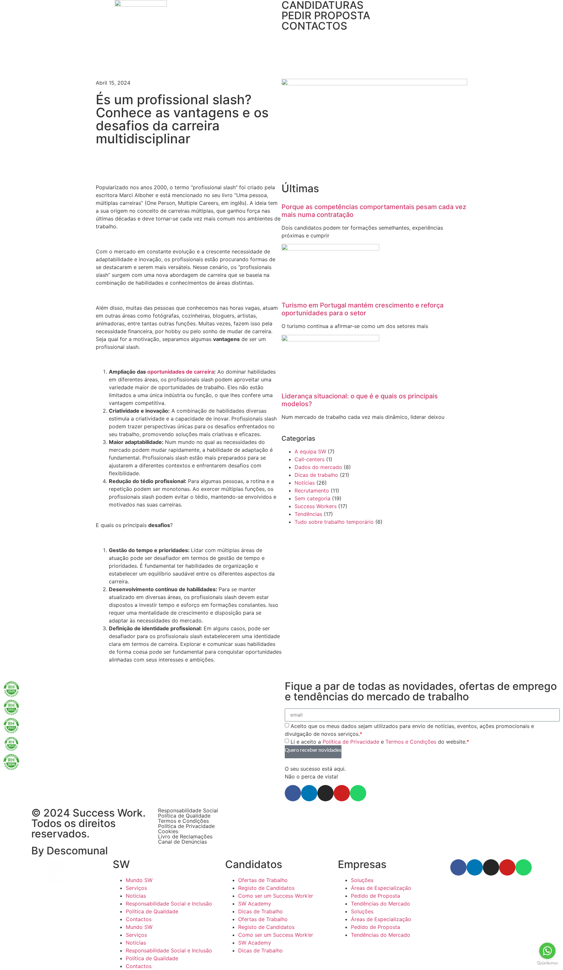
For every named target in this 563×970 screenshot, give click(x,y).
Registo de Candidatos (266, 888)
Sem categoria (312, 498)
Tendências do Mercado (380, 903)
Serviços (136, 888)
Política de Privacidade (351, 741)
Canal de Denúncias (182, 841)
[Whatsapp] (358, 793)
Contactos (139, 919)
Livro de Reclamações (185, 836)
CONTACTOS (314, 26)
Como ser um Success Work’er (275, 895)
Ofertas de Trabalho (263, 880)
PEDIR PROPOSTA (326, 15)
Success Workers (316, 506)
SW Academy (254, 903)
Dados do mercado (318, 467)
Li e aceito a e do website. (380, 741)
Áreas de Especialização (381, 888)
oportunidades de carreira (180, 371)
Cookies (168, 831)
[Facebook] (293, 793)
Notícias (305, 482)
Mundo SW (139, 880)
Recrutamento (312, 490)
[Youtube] (342, 793)
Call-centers (310, 459)
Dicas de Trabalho (260, 911)
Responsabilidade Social (188, 810)
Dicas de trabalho (316, 475)
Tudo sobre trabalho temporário (334, 522)
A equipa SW (310, 451)
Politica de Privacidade (186, 826)
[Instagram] (325, 793)
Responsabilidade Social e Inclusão (169, 903)
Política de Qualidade (184, 815)
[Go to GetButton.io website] (547, 963)
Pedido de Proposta (375, 895)
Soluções (362, 880)
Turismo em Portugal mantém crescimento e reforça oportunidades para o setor (362, 309)
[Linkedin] (309, 793)
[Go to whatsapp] (547, 951)
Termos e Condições (410, 741)
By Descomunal (69, 850)
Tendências (308, 514)
